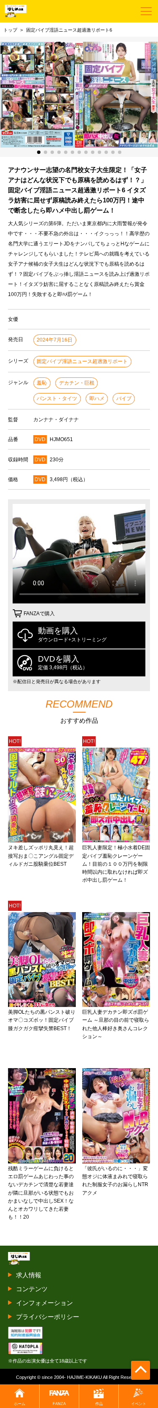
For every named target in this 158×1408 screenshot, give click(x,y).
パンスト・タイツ (57, 398)
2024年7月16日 (54, 340)
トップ (10, 29)
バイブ (123, 398)
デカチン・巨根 (76, 383)
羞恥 (42, 383)
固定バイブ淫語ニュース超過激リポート (82, 361)
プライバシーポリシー (47, 1316)
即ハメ (96, 398)
